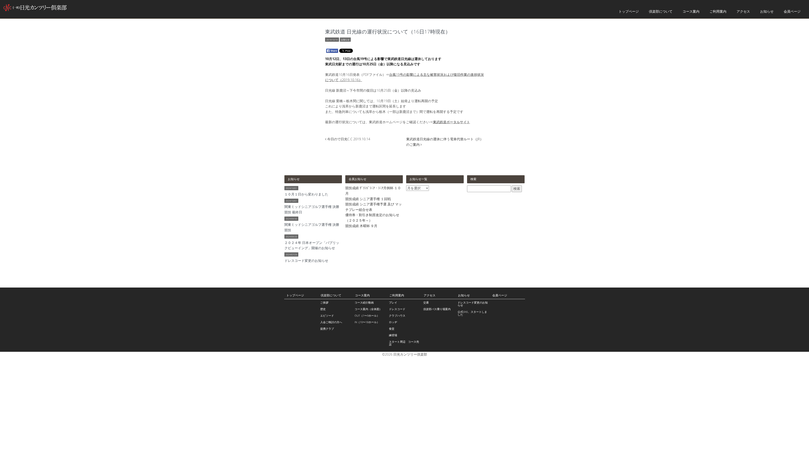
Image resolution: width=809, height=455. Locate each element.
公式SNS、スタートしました (472, 313)
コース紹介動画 (364, 302)
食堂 (391, 329)
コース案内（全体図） (368, 309)
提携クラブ (327, 329)
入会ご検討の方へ (331, 322)
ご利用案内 (718, 11)
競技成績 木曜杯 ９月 (361, 225)
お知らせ (767, 11)
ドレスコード (397, 309)
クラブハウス (397, 315)
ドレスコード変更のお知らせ (473, 304)
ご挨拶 (324, 302)
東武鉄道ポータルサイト (451, 122)
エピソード (327, 315)
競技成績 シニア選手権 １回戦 (368, 199)
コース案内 (691, 11)
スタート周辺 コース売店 (404, 343)
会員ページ (792, 11)
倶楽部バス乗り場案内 (437, 309)
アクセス (743, 11)
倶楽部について (660, 11)
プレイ (393, 302)
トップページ (629, 11)
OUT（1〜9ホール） (367, 315)
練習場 (393, 335)
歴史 (323, 309)
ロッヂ (393, 322)
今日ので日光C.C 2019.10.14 (348, 139)
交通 (426, 302)
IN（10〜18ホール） (367, 322)
